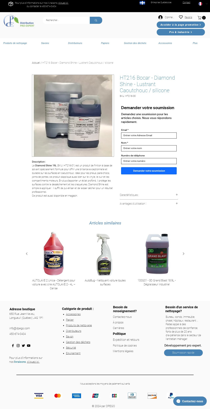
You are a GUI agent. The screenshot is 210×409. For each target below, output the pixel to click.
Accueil (36, 62)
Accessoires (73, 314)
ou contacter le (34, 6)
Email (124, 130)
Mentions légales (123, 351)
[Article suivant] (184, 254)
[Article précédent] (27, 254)
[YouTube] (29, 346)
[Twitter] (23, 346)
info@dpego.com (19, 328)
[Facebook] (13, 346)
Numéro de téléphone (133, 155)
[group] (105, 265)
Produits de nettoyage (79, 325)
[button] (202, 18)
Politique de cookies (125, 345)
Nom (123, 143)
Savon (69, 336)
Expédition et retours (126, 339)
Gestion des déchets (78, 342)
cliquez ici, (63, 3)
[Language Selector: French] (203, 4)
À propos (118, 322)
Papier (70, 319)
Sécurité (71, 347)
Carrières (118, 328)
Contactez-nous (122, 316)
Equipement (73, 353)
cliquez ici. (33, 361)
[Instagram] (18, 346)
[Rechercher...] (96, 20)
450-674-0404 (49, 6)
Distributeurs (73, 331)
